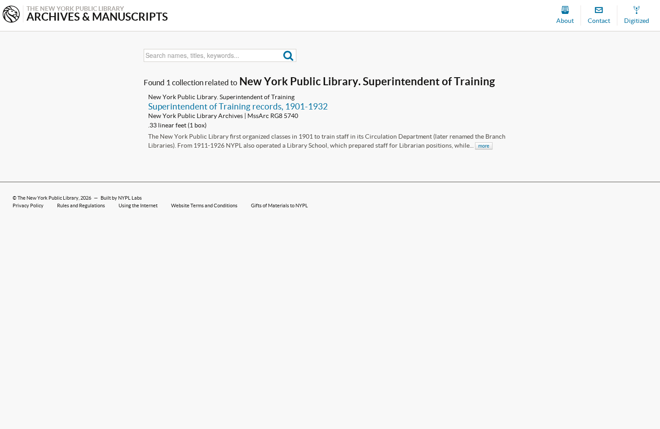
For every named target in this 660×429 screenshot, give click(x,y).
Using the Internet (138, 205)
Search (288, 55)
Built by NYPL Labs (121, 198)
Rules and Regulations (81, 205)
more (483, 146)
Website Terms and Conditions (204, 205)
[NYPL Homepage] (11, 15)
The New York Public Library (48, 198)
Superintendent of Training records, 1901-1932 (238, 106)
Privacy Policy (28, 205)
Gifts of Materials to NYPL (279, 205)
